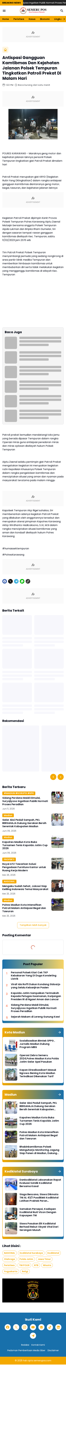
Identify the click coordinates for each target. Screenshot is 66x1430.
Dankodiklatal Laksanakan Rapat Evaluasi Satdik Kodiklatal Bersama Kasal (40, 1183)
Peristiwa (19, 19)
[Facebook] (4, 581)
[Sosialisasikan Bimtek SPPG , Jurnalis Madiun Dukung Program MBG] (11, 1045)
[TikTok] (50, 1327)
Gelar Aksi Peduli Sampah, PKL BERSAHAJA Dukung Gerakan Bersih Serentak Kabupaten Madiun (24, 823)
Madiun (8, 815)
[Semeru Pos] (33, 11)
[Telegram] (16, 581)
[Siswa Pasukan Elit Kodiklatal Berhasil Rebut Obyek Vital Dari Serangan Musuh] (11, 1228)
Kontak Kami (38, 1344)
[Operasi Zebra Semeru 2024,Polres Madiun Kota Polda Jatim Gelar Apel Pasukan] (11, 1060)
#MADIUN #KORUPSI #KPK (19, 793)
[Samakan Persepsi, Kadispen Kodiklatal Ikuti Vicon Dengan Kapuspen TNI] (11, 1213)
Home (5, 19)
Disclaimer (53, 1350)
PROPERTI (9, 859)
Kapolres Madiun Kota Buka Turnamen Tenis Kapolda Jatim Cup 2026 (25, 845)
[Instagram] (24, 1327)
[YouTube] (33, 1327)
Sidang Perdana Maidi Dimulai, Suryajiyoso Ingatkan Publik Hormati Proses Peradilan (25, 801)
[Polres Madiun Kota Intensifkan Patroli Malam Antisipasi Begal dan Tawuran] (57, 904)
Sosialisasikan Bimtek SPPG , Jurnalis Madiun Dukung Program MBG (37, 1044)
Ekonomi (45, 19)
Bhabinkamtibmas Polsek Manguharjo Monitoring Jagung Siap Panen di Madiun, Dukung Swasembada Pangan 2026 (39, 1150)
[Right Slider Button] (63, 19)
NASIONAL (9, 881)
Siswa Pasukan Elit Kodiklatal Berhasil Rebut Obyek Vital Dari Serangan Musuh (38, 1227)
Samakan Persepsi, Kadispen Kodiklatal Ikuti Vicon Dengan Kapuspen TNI (37, 1212)
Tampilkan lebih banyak (33, 925)
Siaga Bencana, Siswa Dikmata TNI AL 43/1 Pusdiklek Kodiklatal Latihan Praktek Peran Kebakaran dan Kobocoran (38, 1197)
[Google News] (41, 1327)
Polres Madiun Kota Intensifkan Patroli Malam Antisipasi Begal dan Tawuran (24, 908)
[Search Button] (62, 11)
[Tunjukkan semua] (59, 1032)
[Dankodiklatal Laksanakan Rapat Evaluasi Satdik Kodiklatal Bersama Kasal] (11, 1184)
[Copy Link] (28, 581)
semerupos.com (42, 1360)
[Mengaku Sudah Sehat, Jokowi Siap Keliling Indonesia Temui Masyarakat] (57, 886)
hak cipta (28, 1360)
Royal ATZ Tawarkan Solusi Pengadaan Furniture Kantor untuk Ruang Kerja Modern (24, 867)
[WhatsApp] (22, 581)
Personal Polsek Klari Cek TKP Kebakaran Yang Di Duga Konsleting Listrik (33, 976)
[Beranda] (5, 50)
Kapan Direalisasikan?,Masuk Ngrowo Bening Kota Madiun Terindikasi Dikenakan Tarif (37, 1073)
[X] (10, 581)
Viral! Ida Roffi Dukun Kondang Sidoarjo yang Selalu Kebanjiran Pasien (35, 986)
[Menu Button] (4, 11)
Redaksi (25, 1344)
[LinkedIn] (58, 1327)
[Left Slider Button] (53, 777)
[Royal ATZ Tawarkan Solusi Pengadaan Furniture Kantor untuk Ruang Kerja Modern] (57, 864)
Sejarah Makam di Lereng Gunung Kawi (35, 1016)
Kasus (32, 19)
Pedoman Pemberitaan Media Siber (26, 1350)
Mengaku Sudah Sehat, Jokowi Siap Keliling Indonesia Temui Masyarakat (25, 888)
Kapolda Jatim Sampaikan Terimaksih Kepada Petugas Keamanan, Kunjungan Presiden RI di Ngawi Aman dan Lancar (36, 996)
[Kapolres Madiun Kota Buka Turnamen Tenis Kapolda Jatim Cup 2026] (57, 842)
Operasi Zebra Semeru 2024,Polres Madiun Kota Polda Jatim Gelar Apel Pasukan (39, 1058)
